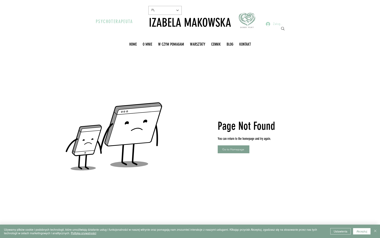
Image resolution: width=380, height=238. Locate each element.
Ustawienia (340, 231)
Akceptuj (361, 231)
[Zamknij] (375, 231)
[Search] (283, 28)
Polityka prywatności (83, 233)
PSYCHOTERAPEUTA (114, 21)
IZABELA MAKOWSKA (190, 23)
